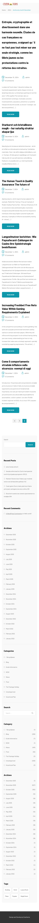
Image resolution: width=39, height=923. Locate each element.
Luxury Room (24, 890)
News (8, 677)
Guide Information (11, 667)
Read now (10, 114)
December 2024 (11, 594)
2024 (9, 10)
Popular (14, 896)
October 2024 (10, 604)
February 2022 (10, 634)
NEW (7, 672)
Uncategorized (10, 692)
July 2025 (9, 559)
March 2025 (9, 579)
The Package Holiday (12, 687)
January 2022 (10, 638)
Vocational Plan (11, 697)
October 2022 (10, 624)
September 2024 (11, 609)
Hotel (15, 890)
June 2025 (9, 564)
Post (7, 682)
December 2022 (11, 619)
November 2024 (11, 599)
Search (6, 439)
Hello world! (28, 513)
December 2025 (11, 534)
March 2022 (9, 629)
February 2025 (10, 584)
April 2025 (9, 574)
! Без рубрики (10, 657)
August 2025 (10, 554)
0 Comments (9, 81)
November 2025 (11, 539)
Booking (7, 890)
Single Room (24, 896)
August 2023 (10, 614)
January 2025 (10, 589)
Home (4, 10)
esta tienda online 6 (12, 467)
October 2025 (10, 544)
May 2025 (9, 569)
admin (27, 77)
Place (7, 896)
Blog (7, 662)
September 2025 (11, 549)
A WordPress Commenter (14, 513)
